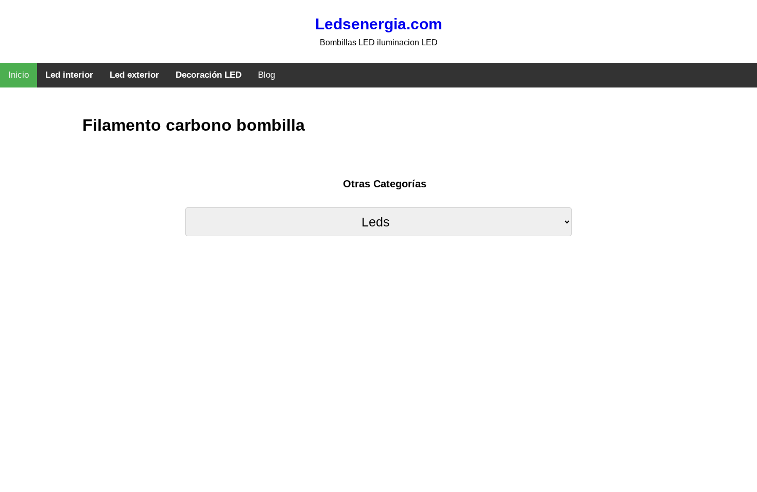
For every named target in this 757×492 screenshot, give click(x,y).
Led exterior (134, 75)
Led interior (69, 75)
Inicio (18, 75)
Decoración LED (209, 75)
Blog (266, 75)
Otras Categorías (384, 183)
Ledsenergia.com (378, 23)
